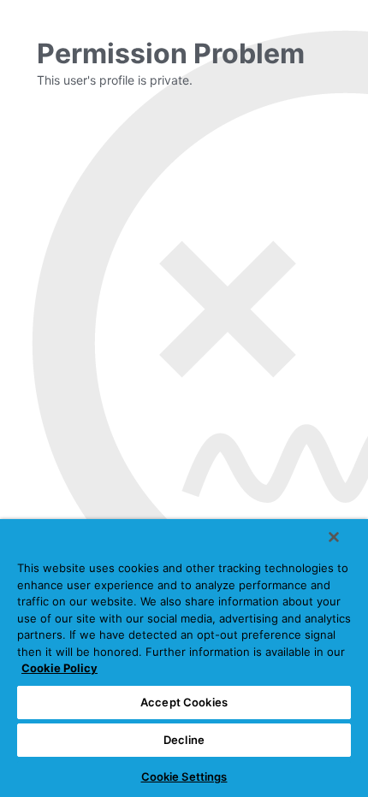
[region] (184, 658)
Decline (184, 740)
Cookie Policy (59, 668)
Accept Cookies (184, 702)
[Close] (334, 537)
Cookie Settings (184, 776)
